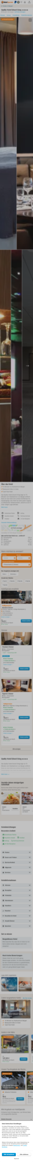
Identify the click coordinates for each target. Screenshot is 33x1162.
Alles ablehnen (24, 1154)
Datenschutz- (16, 1145)
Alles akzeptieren (9, 1154)
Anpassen (16, 1158)
